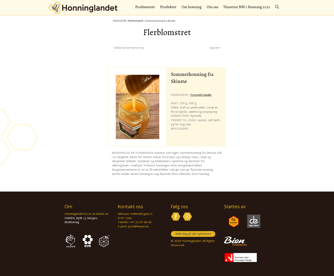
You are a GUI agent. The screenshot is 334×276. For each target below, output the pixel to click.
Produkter (168, 6)
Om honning (191, 6)
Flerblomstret (135, 20)
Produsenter (145, 6)
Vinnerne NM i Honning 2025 (246, 6)
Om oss (212, 6)
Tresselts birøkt (200, 95)
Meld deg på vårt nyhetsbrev (193, 234)
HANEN (70, 218)
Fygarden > (215, 47)
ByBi (79, 218)
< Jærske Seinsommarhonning (128, 47)
